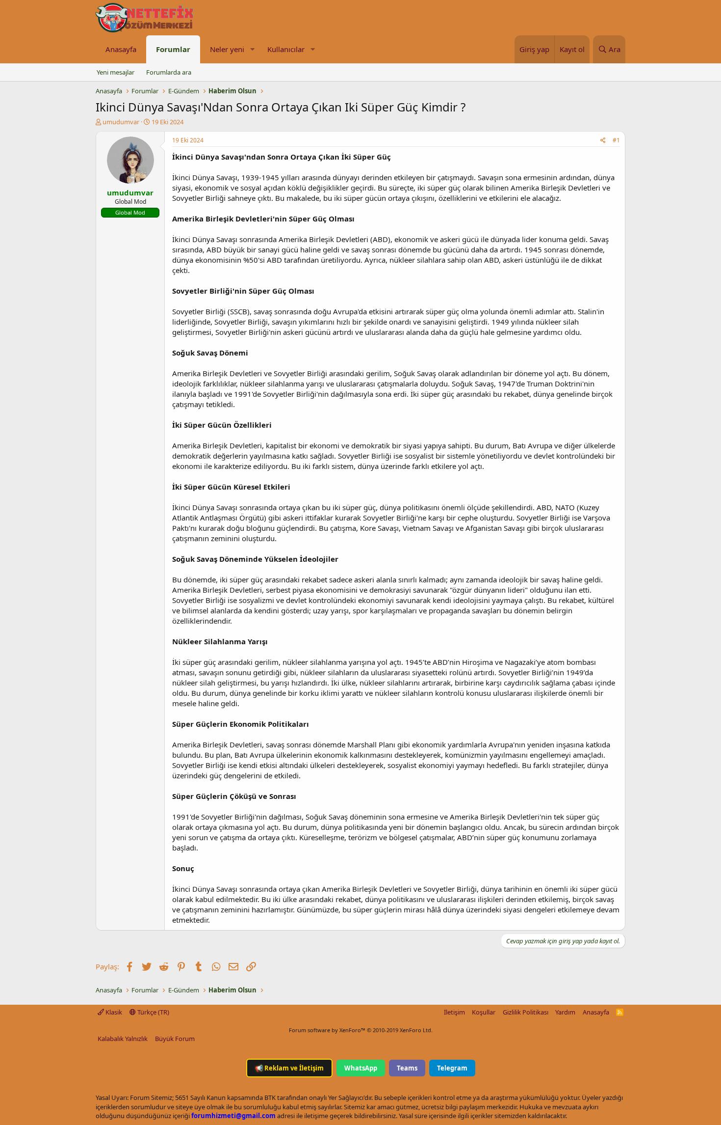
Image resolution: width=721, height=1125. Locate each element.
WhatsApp (360, 1068)
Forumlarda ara (168, 72)
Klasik (113, 1012)
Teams (407, 1068)
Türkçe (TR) (152, 1012)
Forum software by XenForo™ (361, 1030)
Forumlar (173, 49)
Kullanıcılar (286, 49)
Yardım (565, 1012)
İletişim (454, 1012)
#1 (616, 140)
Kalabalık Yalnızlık (123, 1038)
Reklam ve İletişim (289, 1068)
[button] (252, 49)
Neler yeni (227, 49)
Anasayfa (120, 49)
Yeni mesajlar (115, 72)
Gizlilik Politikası (525, 1012)
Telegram (452, 1068)
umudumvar (121, 121)
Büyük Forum (175, 1038)
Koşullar (483, 1012)
